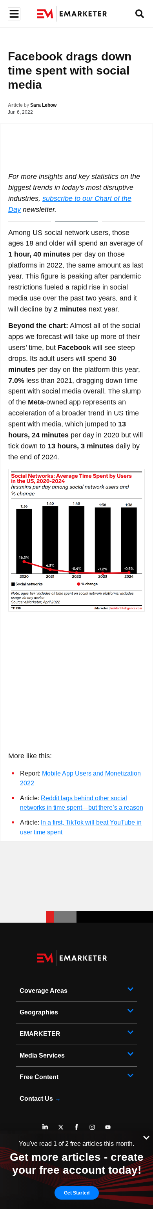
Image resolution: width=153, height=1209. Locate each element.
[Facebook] (76, 1127)
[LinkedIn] (45, 1127)
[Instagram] (92, 1127)
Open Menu (13, 14)
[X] (61, 1127)
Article (15, 105)
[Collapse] (146, 1137)
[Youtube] (108, 1127)
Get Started (76, 1193)
